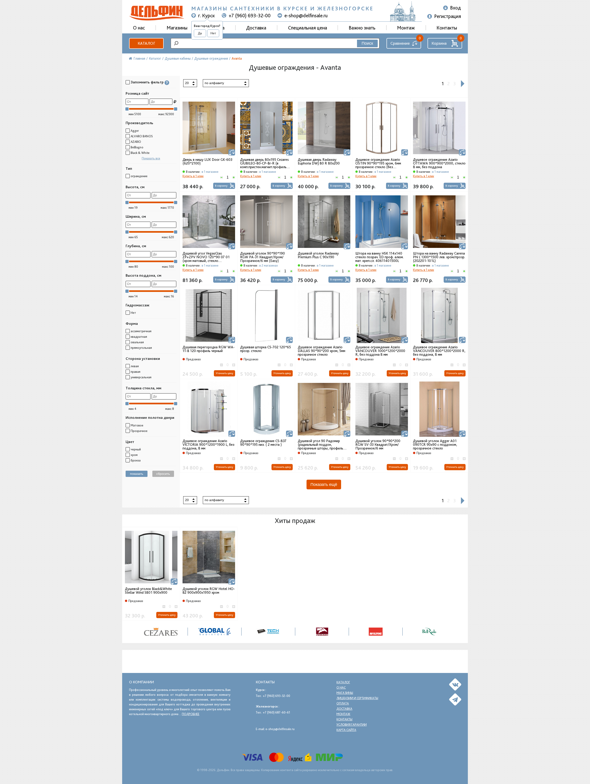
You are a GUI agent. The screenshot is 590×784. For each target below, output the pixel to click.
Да (200, 33)
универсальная (141, 377)
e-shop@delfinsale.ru (306, 15)
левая (135, 366)
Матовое (137, 425)
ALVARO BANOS (142, 136)
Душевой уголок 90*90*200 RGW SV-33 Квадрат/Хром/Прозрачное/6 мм (377, 444)
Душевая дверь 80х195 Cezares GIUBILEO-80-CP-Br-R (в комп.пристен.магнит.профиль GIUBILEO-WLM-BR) (264, 163)
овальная (137, 342)
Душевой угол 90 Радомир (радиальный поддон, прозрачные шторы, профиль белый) (320, 444)
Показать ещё (323, 484)
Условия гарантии (351, 724)
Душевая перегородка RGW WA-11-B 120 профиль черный (209, 349)
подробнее (190, 714)
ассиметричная (141, 331)
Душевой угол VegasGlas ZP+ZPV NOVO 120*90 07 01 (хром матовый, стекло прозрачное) (206, 257)
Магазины (177, 27)
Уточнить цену (224, 373)
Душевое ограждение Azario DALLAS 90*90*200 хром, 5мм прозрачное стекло (321, 350)
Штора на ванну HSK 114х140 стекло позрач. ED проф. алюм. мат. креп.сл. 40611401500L (379, 257)
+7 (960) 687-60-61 (276, 712)
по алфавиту (214, 83)
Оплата (342, 703)
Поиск (367, 43)
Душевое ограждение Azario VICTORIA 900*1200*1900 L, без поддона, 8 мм (208, 444)
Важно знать (362, 27)
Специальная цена (307, 27)
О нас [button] (139, 27)
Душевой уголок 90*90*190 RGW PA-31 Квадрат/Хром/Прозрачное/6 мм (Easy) (262, 257)
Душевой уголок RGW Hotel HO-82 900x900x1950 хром (209, 591)
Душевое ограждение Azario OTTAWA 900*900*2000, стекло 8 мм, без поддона (439, 163)
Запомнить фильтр (147, 82)
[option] (161, 632)
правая (135, 371)
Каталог (146, 43)
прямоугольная (141, 347)
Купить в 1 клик (193, 176)
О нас (341, 687)
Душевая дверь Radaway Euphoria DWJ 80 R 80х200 (319, 161)
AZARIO (136, 141)
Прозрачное (139, 430)
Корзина (439, 43)
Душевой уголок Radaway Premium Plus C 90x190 (318, 255)
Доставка (256, 27)
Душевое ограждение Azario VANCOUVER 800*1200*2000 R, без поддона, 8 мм (439, 350)
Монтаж (406, 27)
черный (136, 449)
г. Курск (206, 15)
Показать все (151, 158)
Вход (455, 8)
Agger (135, 130)
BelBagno (137, 147)
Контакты (447, 27)
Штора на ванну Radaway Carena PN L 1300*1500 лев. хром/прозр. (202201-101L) (439, 257)
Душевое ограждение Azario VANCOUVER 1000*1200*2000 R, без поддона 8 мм (380, 350)
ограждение (139, 176)
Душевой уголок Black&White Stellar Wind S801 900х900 (148, 591)
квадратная (139, 336)
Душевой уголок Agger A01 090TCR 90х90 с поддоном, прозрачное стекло (435, 444)
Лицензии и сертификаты (357, 698)
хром (134, 454)
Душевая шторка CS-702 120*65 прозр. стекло (265, 349)
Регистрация (447, 16)
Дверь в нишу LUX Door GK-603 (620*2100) (207, 161)
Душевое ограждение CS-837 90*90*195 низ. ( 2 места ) (263, 442)
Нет (213, 33)
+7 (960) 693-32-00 (250, 15)
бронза (136, 460)
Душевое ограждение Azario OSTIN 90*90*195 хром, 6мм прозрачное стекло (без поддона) (378, 163)
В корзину (221, 185)
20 (187, 83)
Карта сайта (346, 730)
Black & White (140, 152)
